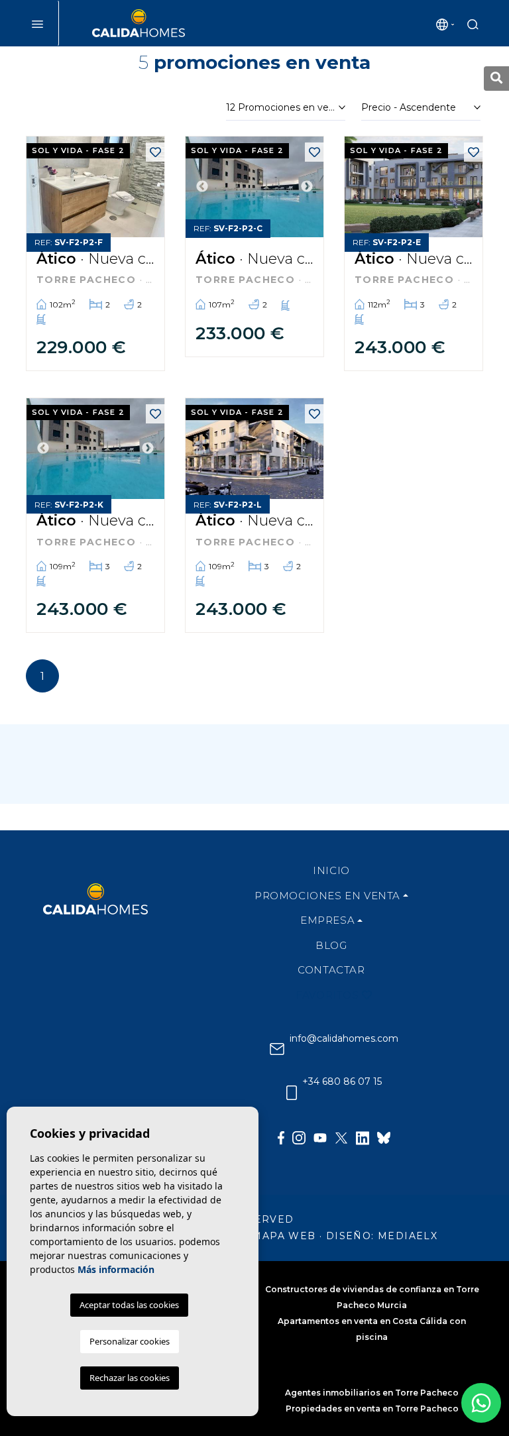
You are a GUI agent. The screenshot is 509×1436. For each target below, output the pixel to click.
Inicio (331, 870)
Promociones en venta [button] (327, 895)
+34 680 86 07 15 (341, 1082)
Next (306, 187)
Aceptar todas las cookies (129, 1305)
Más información (116, 1269)
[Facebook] (281, 1127)
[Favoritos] (155, 152)
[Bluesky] (383, 1127)
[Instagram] (299, 1127)
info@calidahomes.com (342, 1038)
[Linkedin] (362, 1127)
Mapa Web (283, 1236)
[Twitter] (341, 1127)
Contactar (331, 970)
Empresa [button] (327, 920)
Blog (331, 945)
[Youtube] (320, 1127)
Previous (202, 187)
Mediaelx (407, 1236)
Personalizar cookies (129, 1341)
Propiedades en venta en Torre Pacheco (372, 1408)
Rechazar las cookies (129, 1378)
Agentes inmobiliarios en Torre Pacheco (372, 1393)
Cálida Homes (138, 23)
